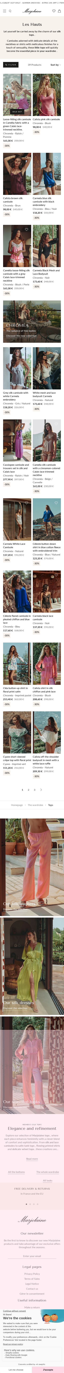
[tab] (26, 1204)
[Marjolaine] (32, 11)
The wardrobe (35, 805)
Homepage (17, 805)
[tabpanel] (32, 1193)
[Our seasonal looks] (32, 1065)
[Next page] (41, 790)
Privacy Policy (32, 1273)
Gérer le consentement (32, 1293)
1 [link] (22, 789)
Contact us (32, 1288)
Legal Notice (32, 1283)
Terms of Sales (32, 1278)
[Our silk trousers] (32, 867)
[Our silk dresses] (32, 966)
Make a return (32, 1307)
